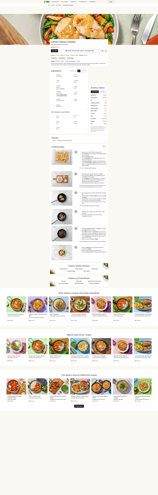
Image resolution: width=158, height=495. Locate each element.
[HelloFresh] (46, 2)
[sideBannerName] (98, 76)
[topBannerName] (79, 10)
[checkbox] (51, 47)
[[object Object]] (102, 50)
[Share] (106, 50)
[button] (68, 71)
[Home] (49, 5)
